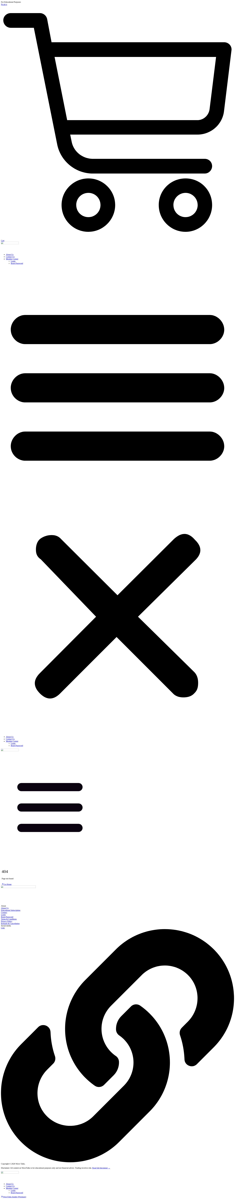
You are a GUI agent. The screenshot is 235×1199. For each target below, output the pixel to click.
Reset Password (17, 263)
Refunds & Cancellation (10, 923)
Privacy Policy (6, 921)
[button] (117, 500)
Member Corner (12, 259)
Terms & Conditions (9, 919)
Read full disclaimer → (101, 1168)
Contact (4, 912)
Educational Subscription (10, 910)
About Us (9, 254)
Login (13, 261)
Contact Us (10, 257)
